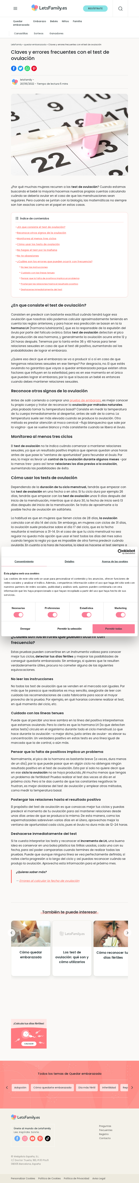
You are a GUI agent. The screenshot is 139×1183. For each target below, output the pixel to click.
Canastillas (21, 33)
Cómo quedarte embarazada (52, 1087)
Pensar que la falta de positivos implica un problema (50, 278)
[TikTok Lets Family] (48, 1138)
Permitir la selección (69, 628)
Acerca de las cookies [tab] (115, 561)
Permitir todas (113, 628)
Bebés (54, 21)
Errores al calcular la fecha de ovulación (49, 881)
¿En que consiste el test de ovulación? (41, 227)
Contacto (105, 1138)
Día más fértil (86, 1087)
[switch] (52, 614)
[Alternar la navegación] (15, 7)
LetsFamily (16, 44)
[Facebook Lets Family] (17, 1138)
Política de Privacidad (76, 1178)
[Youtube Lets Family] (32, 1138)
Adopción (20, 1087)
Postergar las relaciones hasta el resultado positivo (49, 283)
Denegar (25, 628)
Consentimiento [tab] (24, 561)
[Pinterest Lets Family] (40, 1138)
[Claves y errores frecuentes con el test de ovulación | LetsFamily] (49, 5)
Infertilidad (109, 1087)
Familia (77, 21)
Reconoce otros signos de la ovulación (41, 232)
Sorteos (38, 33)
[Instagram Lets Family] (25, 1138)
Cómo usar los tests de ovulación (38, 244)
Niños (65, 21)
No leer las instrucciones (34, 267)
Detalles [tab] (69, 561)
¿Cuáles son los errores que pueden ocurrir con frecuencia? (54, 261)
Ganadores (56, 33)
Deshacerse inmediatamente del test (41, 289)
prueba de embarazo (85, 400)
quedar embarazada (35, 44)
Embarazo (39, 21)
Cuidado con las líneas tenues (38, 272)
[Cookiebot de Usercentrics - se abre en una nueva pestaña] (120, 551)
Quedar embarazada (21, 23)
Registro (104, 1134)
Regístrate (95, 8)
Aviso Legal (98, 1178)
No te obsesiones (28, 255)
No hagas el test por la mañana (37, 250)
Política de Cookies (49, 1178)
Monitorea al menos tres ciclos (36, 238)
